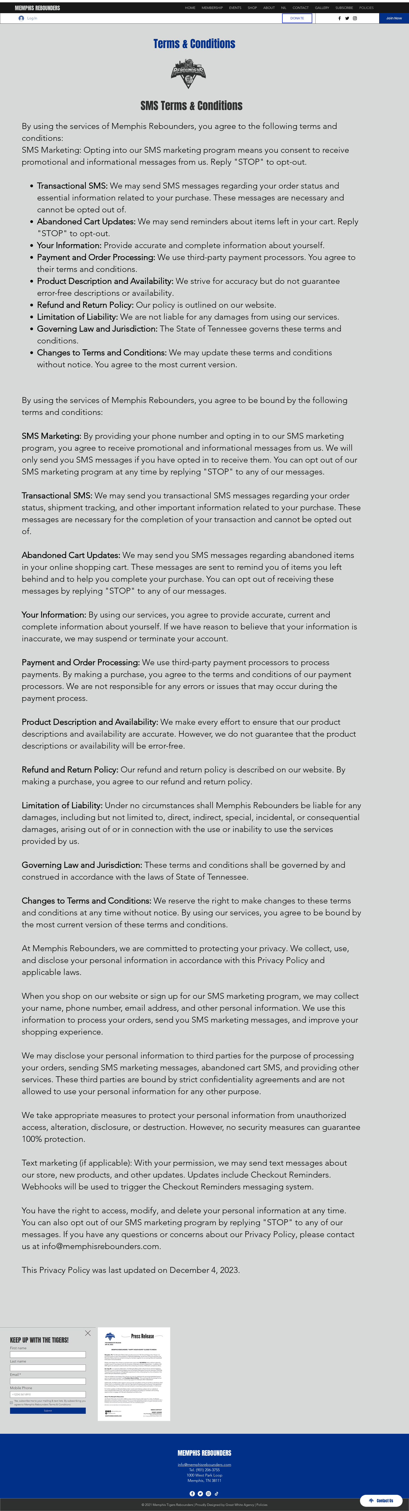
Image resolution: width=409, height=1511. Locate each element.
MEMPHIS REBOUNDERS (37, 8)
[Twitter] (347, 18)
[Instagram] (354, 18)
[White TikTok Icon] (216, 1493)
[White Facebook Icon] (192, 1493)
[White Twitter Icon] (200, 1493)
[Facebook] (339, 18)
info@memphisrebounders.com (100, 1246)
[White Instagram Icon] (208, 1493)
